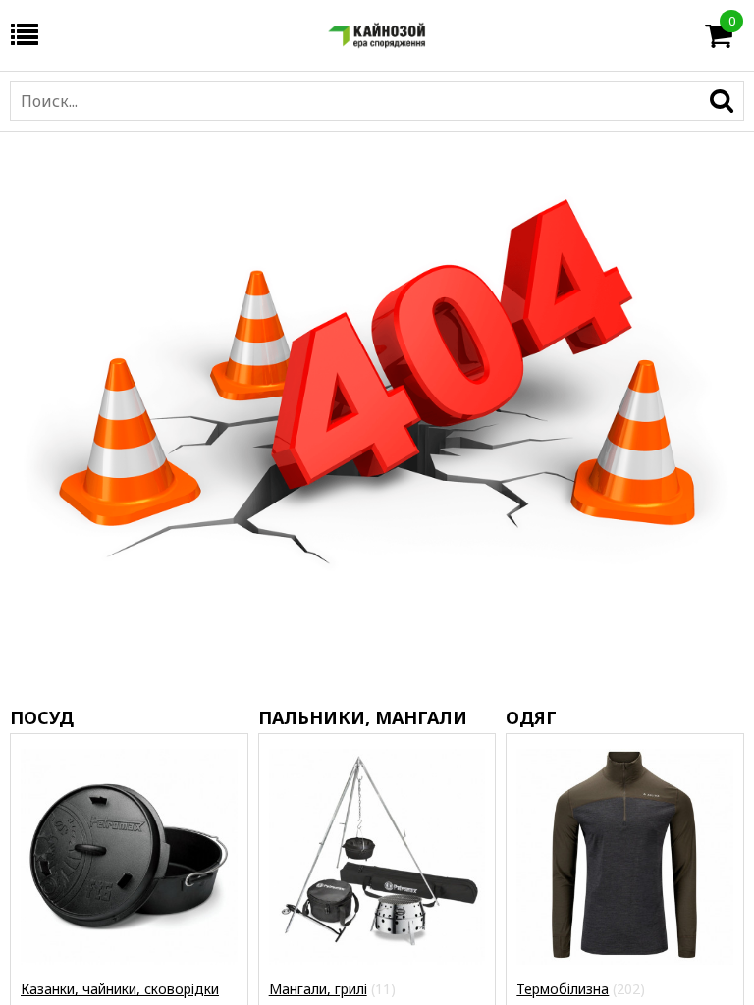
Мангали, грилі (318, 988)
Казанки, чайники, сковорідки (120, 988)
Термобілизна (562, 988)
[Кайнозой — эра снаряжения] (377, 35)
